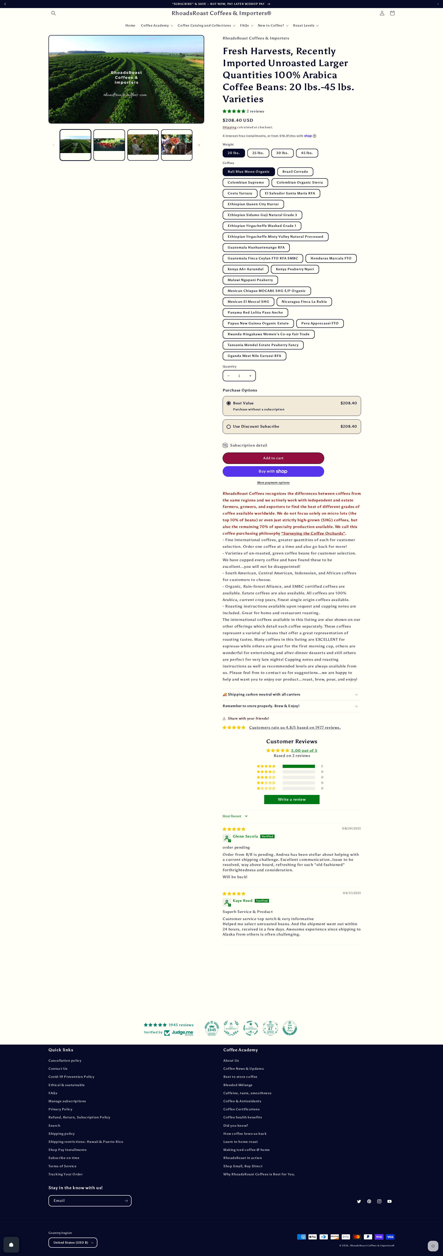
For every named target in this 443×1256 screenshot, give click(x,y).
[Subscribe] (126, 1200)
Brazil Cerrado (295, 172)
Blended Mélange (238, 1085)
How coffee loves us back (244, 1134)
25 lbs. (258, 153)
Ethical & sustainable (66, 1085)
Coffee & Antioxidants (242, 1101)
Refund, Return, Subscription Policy (79, 1117)
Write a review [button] (292, 799)
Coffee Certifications (241, 1109)
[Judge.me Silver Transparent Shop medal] (250, 1028)
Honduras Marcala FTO (331, 258)
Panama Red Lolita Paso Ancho (255, 312)
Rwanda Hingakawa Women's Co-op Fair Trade (269, 334)
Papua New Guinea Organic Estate (258, 323)
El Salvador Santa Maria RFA (290, 193)
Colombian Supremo (246, 182)
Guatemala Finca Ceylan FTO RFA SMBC (263, 258)
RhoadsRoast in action (242, 1158)
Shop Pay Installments (67, 1150)
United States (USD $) (71, 1242)
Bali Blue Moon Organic (249, 172)
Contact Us (58, 1069)
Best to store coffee (240, 1077)
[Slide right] (199, 145)
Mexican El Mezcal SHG (248, 302)
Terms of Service (62, 1166)
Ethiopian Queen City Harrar (253, 204)
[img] (234, 829)
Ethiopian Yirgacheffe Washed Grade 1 (262, 226)
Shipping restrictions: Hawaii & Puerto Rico (85, 1142)
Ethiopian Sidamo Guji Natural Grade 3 (262, 215)
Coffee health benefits (242, 1117)
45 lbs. (307, 153)
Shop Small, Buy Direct (243, 1166)
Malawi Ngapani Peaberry (250, 280)
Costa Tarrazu (240, 193)
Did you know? (235, 1126)
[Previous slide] (5, 4)
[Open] (11, 1245)
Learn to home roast (240, 1142)
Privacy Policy (60, 1109)
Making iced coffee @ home (246, 1150)
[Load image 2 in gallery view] (109, 145)
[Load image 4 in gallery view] (176, 145)
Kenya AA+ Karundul (245, 269)
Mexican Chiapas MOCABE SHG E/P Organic (267, 291)
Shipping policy (61, 1134)
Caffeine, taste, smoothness (247, 1093)
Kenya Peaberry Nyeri (295, 269)
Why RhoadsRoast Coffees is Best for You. (259, 1174)
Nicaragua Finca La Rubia (304, 302)
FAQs (52, 1093)
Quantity (229, 366)
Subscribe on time (63, 1158)
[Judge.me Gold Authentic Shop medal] (231, 1028)
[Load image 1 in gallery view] (75, 145)
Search (54, 1126)
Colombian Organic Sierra (300, 182)
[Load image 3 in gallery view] (143, 145)
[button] (53, 13)
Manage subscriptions (67, 1101)
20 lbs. (234, 153)
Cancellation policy (64, 1061)
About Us (231, 1061)
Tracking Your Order (65, 1174)
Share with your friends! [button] (248, 718)
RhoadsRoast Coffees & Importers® (372, 1245)
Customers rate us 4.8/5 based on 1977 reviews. (295, 727)
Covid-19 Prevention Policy (71, 1077)
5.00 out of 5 (304, 750)
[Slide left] (53, 145)
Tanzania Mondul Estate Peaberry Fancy (263, 345)
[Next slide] (438, 4)
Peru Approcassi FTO (320, 323)
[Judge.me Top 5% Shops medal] (289, 1028)
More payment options (273, 482)
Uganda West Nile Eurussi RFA (254, 356)
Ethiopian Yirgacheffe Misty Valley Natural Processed (275, 237)
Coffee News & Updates (243, 1069)
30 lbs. (282, 153)
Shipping (229, 127)
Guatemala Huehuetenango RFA (256, 247)
